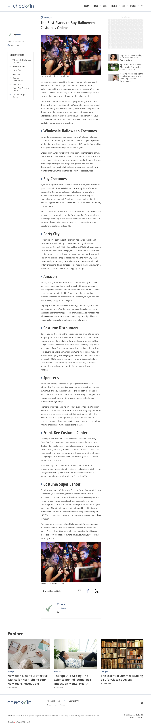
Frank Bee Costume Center (21, 89)
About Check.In (54, 701)
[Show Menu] (9, 6)
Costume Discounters (18, 79)
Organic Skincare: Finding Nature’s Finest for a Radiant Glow (131, 58)
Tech (123, 6)
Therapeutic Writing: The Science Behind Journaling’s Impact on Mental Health (73, 680)
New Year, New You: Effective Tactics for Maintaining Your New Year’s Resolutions (28, 680)
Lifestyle (133, 6)
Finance (114, 6)
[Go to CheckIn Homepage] (21, 6)
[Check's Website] (58, 612)
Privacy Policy (52, 705)
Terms (63, 705)
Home (42, 17)
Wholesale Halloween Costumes (22, 61)
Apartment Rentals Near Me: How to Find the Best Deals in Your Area (131, 67)
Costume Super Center (19, 95)
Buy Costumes (19, 66)
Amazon (16, 74)
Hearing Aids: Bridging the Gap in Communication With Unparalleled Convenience (131, 77)
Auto (105, 6)
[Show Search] (142, 6)
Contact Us (74, 701)
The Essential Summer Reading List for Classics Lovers (122, 678)
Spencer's (17, 84)
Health (86, 6)
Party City (17, 70)
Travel (95, 6)
